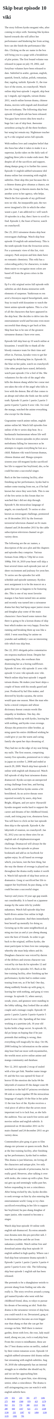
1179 (44, 1401)
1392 (15, 1416)
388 (28, 1405)
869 (13, 1401)
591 (28, 1398)
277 (35, 1398)
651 (13, 1398)
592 (43, 1405)
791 (22, 1416)
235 (20, 1398)
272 (36, 1409)
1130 (45, 1412)
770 (20, 1405)
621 (28, 1409)
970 (29, 1401)
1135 (7, 1416)
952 (6, 1405)
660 (13, 1409)
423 (36, 1401)
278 (6, 1398)
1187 (22, 1412)
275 (6, 1401)
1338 (44, 1409)
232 (14, 1412)
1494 (37, 1412)
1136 (7, 1412)
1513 (36, 1405)
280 (6, 1409)
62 (29, 1412)
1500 (21, 1401)
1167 (21, 1409)
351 (13, 1405)
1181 (43, 1398)
